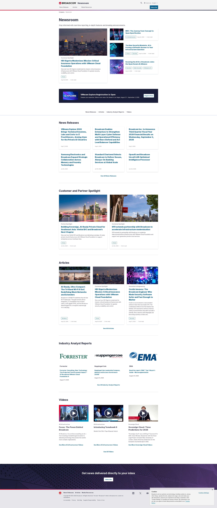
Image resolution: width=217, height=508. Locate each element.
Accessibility (66, 500)
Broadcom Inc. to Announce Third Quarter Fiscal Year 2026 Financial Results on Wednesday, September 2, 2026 (142, 134)
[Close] (212, 489)
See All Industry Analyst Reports (108, 385)
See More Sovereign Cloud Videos (140, 445)
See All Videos (108, 452)
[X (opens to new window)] (140, 493)
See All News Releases (108, 176)
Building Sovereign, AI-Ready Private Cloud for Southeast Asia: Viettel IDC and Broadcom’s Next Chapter (83, 229)
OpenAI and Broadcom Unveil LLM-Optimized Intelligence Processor (139, 157)
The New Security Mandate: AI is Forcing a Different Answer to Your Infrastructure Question (139, 47)
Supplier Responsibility (89, 500)
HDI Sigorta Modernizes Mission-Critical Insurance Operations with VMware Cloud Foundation (80, 63)
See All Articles (108, 328)
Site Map (79, 500)
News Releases (91, 112)
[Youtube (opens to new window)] (147, 493)
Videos (129, 112)
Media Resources (87, 492)
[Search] (141, 3)
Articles (101, 112)
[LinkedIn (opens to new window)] (133, 493)
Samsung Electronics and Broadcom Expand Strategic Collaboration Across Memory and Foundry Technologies (74, 159)
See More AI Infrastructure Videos (71, 445)
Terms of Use (101, 500)
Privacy (74, 500)
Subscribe (154, 7)
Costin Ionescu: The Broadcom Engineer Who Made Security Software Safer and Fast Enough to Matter (141, 294)
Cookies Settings (204, 492)
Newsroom (83, 3)
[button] (73, 413)
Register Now (149, 95)
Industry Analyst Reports (115, 112)
